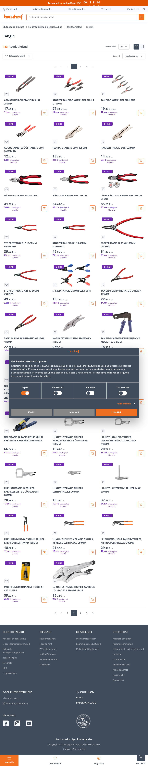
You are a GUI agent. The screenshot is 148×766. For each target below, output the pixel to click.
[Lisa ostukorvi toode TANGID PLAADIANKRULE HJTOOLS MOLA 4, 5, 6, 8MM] (141, 351)
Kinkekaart (45, 664)
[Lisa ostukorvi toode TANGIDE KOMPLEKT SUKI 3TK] (141, 113)
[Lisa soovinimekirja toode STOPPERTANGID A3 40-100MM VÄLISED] (103, 237)
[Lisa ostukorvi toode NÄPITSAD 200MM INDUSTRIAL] (93, 208)
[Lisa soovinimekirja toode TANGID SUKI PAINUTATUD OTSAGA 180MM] (6, 332)
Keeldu (31, 412)
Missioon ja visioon (122, 638)
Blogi (79, 697)
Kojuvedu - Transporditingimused (14, 651)
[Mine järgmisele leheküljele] (93, 66)
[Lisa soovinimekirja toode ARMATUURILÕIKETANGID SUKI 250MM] (6, 94)
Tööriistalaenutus (48, 649)
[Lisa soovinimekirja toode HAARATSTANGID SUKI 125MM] (55, 142)
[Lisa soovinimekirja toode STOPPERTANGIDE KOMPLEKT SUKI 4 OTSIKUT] (55, 94)
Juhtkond (117, 654)
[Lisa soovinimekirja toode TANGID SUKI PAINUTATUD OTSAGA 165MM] (103, 285)
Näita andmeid (124, 403)
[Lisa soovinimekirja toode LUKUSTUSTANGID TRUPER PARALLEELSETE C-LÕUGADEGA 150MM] (55, 431)
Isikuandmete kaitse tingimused (128, 649)
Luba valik (74, 412)
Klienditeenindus (77, 9)
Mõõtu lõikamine (48, 654)
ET (144, 9)
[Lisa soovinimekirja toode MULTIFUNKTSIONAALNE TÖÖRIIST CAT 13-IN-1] (6, 581)
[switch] (58, 393)
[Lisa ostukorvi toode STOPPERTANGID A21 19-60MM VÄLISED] (44, 303)
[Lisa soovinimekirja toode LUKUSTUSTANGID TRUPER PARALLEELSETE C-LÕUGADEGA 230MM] (103, 431)
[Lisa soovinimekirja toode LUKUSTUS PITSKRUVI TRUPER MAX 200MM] (103, 482)
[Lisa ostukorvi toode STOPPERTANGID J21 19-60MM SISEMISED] (93, 256)
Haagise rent (46, 644)
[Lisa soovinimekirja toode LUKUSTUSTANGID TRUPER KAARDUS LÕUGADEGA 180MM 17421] (55, 581)
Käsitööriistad (74, 26)
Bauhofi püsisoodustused (88, 644)
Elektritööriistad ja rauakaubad (45, 26)
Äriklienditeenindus (42, 9)
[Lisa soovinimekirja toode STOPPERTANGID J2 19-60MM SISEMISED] (6, 237)
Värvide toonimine (48, 659)
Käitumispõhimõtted (123, 644)
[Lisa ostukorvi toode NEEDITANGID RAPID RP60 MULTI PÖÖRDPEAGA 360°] (141, 402)
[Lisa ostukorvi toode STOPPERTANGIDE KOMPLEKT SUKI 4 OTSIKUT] (93, 113)
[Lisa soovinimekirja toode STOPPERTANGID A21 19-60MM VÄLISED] (6, 285)
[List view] (142, 47)
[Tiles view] (136, 47)
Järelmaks (7, 663)
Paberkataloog (86, 702)
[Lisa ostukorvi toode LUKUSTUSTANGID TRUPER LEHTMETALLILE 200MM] (93, 504)
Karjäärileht (133, 9)
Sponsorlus (118, 680)
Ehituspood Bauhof (14, 26)
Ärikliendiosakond (121, 664)
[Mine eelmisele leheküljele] (55, 66)
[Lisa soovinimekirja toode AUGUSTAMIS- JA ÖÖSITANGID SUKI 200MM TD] (6, 142)
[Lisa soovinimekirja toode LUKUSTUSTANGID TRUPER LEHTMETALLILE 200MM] (55, 482)
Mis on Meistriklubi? (86, 638)
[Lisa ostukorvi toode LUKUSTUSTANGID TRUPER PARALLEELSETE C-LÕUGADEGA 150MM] (93, 453)
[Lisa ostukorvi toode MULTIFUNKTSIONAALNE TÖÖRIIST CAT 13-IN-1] (44, 600)
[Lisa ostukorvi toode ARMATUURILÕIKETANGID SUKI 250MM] (44, 113)
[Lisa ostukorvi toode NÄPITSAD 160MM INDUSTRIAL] (44, 208)
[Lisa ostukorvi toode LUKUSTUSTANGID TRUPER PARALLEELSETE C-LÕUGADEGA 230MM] (141, 453)
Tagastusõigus (10, 657)
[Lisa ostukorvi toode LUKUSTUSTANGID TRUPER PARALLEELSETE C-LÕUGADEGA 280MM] (44, 504)
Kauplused (11, 9)
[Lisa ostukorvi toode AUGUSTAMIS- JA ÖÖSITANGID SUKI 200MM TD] (44, 161)
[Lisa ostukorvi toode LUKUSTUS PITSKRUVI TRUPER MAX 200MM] (141, 504)
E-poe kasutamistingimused (16, 644)
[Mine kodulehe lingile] (13, 17)
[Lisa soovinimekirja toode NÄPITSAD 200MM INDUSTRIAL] (55, 189)
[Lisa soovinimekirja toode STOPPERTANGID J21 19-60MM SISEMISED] (55, 237)
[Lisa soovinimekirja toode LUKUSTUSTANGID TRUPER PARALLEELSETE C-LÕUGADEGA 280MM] (6, 482)
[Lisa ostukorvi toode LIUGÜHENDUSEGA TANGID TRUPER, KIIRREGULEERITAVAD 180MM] (44, 552)
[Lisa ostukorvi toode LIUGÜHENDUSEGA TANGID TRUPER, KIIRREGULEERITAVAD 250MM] (93, 552)
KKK (5, 668)
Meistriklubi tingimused (87, 649)
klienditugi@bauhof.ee (17, 703)
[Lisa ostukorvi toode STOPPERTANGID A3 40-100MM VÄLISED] (141, 256)
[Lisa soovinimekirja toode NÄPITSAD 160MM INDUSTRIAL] (6, 189)
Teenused (106, 9)
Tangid (89, 26)
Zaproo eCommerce (74, 749)
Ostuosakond (119, 659)
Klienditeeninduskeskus (14, 638)
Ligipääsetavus (10, 673)
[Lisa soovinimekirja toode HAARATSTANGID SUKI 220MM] (103, 142)
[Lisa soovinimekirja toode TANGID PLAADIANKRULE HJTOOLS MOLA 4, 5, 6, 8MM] (103, 332)
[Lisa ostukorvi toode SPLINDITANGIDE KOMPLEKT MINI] (93, 303)
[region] (74, 338)
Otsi (141, 17)
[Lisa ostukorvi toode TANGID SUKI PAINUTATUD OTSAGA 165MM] (141, 303)
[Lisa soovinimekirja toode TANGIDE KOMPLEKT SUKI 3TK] (103, 94)
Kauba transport (48, 638)
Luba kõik (116, 412)
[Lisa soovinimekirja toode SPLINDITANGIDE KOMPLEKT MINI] (55, 285)
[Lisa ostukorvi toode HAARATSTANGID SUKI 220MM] (141, 161)
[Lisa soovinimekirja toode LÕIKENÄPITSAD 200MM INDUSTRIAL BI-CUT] (103, 189)
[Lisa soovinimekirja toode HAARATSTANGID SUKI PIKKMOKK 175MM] (55, 332)
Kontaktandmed (120, 669)
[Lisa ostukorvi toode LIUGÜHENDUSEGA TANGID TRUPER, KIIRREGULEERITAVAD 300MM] (141, 552)
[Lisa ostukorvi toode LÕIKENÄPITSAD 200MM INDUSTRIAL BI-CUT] (141, 208)
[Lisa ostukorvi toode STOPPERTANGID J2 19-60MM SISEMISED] (44, 256)
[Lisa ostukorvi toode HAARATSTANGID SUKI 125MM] (93, 161)
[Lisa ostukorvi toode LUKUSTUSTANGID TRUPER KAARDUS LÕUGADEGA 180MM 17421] (93, 600)
